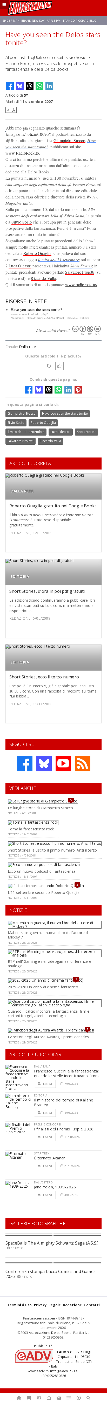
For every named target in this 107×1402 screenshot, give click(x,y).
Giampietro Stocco (69, 140)
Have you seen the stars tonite (65, 413)
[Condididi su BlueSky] (19, 85)
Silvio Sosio (21, 222)
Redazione (72, 1305)
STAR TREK (42, 1153)
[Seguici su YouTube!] (63, 763)
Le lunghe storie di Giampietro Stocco (40, 807)
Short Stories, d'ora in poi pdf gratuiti (47, 591)
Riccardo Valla (43, 278)
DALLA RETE (22, 491)
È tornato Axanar (49, 1157)
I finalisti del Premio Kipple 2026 (64, 1128)
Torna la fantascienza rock (31, 828)
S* (26, 95)
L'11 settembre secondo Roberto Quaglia (43, 892)
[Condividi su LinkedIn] (49, 85)
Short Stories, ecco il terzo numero (44, 677)
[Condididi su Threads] (29, 85)
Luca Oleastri (20, 265)
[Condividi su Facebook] (9, 85)
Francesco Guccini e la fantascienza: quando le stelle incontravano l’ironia (67, 1073)
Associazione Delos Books (50, 1332)
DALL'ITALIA (42, 1066)
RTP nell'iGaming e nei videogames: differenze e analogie (49, 963)
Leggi (47, 1084)
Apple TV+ (54, 20)
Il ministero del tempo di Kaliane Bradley (63, 1102)
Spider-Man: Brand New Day (23, 20)
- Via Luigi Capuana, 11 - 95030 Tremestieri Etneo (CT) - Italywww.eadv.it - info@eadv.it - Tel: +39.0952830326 (60, 1364)
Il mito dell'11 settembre (58, 259)
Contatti (92, 1305)
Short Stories (81, 265)
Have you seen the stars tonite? (36, 309)
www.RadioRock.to (22, 153)
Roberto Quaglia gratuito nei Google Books (53, 506)
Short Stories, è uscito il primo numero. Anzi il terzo (52, 850)
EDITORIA (20, 576)
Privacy (40, 1305)
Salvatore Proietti (79, 272)
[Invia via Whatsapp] (39, 85)
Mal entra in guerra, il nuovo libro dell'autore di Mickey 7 (48, 935)
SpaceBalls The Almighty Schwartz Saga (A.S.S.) (52, 1243)
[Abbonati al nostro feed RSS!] (82, 763)
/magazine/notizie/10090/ (28, 134)
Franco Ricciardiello (80, 20)
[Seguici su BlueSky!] (44, 763)
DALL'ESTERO (43, 1182)
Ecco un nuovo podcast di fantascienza (42, 871)
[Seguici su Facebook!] (25, 763)
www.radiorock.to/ (81, 284)
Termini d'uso (19, 1305)
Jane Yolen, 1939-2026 (55, 1186)
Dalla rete (27, 346)
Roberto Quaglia (37, 253)
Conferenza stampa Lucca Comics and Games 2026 (50, 1274)
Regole (55, 1305)
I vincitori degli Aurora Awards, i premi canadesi (49, 1036)
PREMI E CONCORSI (47, 1124)
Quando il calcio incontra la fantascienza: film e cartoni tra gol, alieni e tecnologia (48, 1013)
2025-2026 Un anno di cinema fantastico (43, 986)
